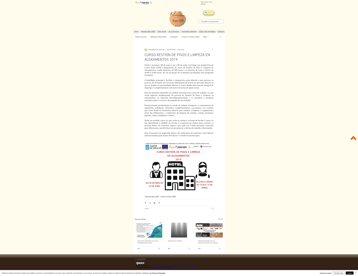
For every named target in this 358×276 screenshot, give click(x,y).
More (205, 37)
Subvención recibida (175, 241)
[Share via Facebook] (145, 203)
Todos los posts (141, 37)
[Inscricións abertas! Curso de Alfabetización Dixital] (148, 230)
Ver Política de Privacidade (157, 273)
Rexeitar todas (339, 273)
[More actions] (212, 49)
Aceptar (349, 273)
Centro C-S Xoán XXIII (190, 37)
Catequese (174, 37)
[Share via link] (159, 203)
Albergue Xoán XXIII (158, 37)
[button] (220, 37)
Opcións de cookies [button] (325, 273)
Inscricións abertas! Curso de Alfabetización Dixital (148, 242)
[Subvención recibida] (179, 230)
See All (220, 219)
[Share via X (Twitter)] (150, 203)
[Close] (356, 273)
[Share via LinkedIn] (154, 203)
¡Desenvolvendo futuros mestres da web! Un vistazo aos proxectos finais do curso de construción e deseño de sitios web (208, 242)
